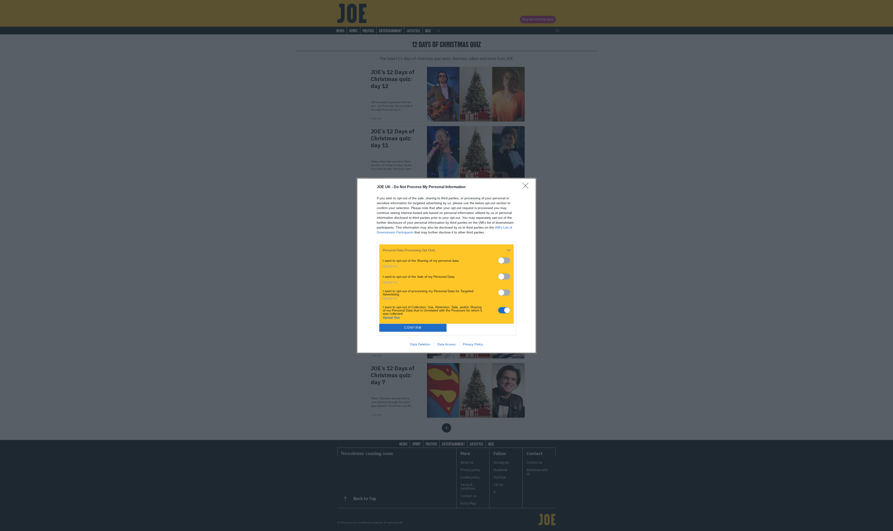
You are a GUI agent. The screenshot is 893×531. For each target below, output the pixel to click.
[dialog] (446, 265)
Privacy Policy (473, 344)
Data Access (446, 344)
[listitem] (446, 250)
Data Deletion (420, 344)
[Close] (527, 187)
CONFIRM (413, 327)
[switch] (504, 260)
